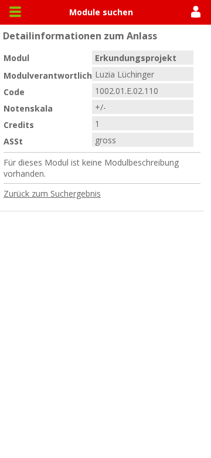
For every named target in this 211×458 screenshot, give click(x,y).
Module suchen (101, 12)
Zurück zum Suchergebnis (52, 193)
